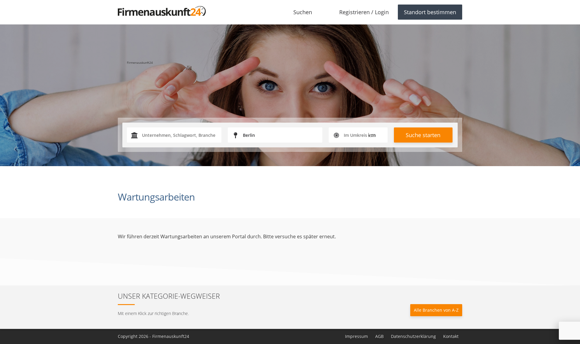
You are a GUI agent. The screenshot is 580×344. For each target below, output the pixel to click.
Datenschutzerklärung (413, 336)
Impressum (356, 336)
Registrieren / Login (364, 12)
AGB (379, 336)
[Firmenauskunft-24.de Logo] (162, 11)
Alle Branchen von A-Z (436, 310)
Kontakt (451, 336)
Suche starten (423, 135)
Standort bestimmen (430, 12)
